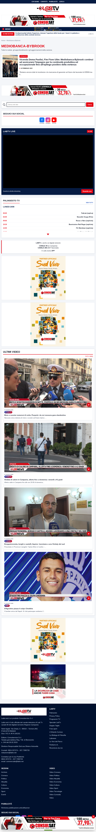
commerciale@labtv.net (15, 761)
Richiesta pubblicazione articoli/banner (15, 808)
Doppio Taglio (54, 725)
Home (3, 40)
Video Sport (53, 788)
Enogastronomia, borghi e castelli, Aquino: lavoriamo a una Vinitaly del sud (34, 544)
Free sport (53, 729)
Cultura (4, 785)
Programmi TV (54, 719)
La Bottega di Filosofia (57, 735)
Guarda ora (87, 191)
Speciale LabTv (55, 722)
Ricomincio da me (56, 748)
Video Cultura (54, 785)
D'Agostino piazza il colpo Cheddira (18, 609)
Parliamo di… (54, 745)
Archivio (4, 772)
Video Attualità (54, 779)
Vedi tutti (89, 202)
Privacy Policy (54, 716)
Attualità (23, 56)
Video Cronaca (54, 772)
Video (51, 798)
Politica (4, 779)
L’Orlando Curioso (56, 732)
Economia (5, 788)
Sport (3, 791)
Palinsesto (53, 713)
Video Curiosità (55, 794)
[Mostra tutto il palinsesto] (48, 234)
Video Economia (55, 782)
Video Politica (54, 775)
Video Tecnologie (55, 791)
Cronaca (4, 775)
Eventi (3, 794)
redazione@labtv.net (9, 753)
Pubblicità (53, 1)
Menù (6, 29)
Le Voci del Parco (55, 741)
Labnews (52, 738)
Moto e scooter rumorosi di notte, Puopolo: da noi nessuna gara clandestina (35, 415)
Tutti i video (89, 356)
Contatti (44, 1)
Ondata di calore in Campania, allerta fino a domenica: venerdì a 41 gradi (33, 480)
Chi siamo (35, 1)
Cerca (61, 1)
